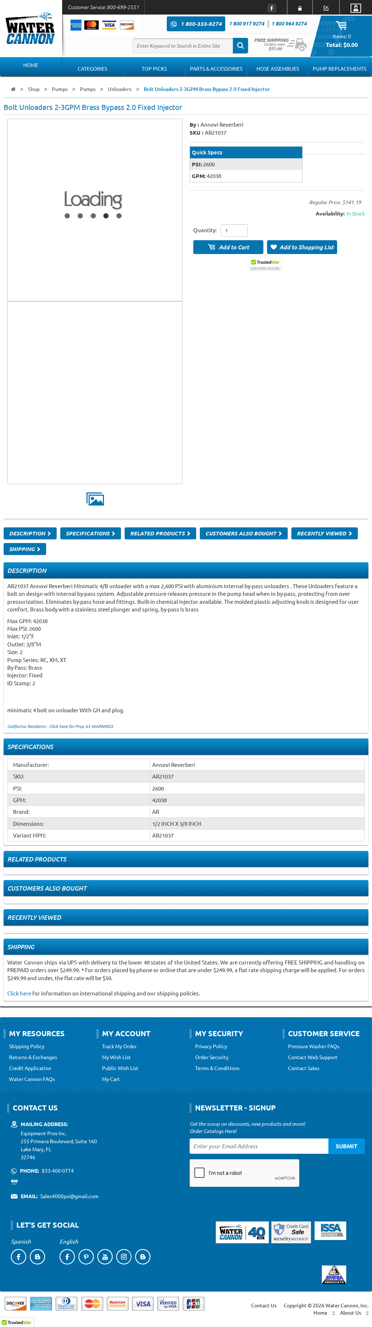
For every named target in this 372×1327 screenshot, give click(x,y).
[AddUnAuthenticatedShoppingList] (302, 247)
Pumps (60, 89)
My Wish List (116, 1057)
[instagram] (124, 1256)
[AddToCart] (228, 247)
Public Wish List (120, 1068)
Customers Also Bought (241, 533)
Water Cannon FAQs (32, 1079)
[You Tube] (105, 1256)
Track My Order (119, 1046)
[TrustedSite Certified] (265, 264)
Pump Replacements (339, 68)
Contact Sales (303, 1068)
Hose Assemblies (277, 68)
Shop (34, 89)
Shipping (22, 548)
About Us (350, 1312)
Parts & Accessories (216, 68)
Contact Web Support (312, 1057)
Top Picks (154, 68)
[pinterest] (86, 1256)
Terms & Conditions (217, 1068)
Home (30, 65)
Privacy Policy (211, 1046)
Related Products (158, 533)
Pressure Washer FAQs (313, 1046)
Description (27, 533)
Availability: (330, 213)
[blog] (37, 1256)
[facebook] (18, 1256)
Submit (346, 1146)
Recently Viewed (322, 533)
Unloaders (120, 89)
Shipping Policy (26, 1046)
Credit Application (30, 1068)
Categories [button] (92, 68)
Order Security (212, 1057)
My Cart (111, 1079)
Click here (19, 993)
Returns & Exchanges (33, 1057)
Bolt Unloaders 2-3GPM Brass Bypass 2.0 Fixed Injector (207, 89)
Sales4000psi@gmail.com (69, 1196)
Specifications (88, 533)
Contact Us (263, 1305)
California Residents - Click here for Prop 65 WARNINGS (60, 726)
